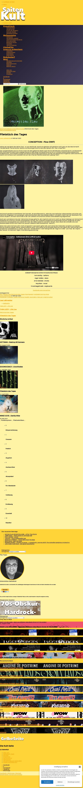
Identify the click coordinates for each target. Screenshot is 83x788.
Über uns (9, 70)
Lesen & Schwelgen (13, 49)
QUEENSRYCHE (38, 294)
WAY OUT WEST (6, 717)
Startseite (3, 129)
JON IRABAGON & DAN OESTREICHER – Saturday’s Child (22, 657)
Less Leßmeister (5, 138)
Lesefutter (9, 51)
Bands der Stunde (11, 42)
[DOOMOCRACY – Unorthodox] (9, 363)
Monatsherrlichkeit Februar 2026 (13, 699)
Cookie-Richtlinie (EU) (10, 762)
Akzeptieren (47, 782)
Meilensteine (9, 35)
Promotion (9, 74)
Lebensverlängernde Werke (14, 39)
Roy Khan (46, 294)
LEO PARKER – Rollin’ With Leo (12, 634)
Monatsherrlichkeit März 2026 (12, 691)
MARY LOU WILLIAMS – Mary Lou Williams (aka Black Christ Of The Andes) (28, 627)
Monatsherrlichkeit (12, 33)
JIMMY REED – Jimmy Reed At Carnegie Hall (18, 535)
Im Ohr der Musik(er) (12, 30)
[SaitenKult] (13, 20)
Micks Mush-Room (11, 63)
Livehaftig (8, 47)
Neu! (5, 59)
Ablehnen (60, 782)
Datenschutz (7, 758)
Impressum (7, 759)
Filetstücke (9, 37)
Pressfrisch (9, 26)
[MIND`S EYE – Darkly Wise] (9, 412)
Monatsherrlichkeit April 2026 (12, 683)
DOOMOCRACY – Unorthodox (11, 367)
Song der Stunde (11, 32)
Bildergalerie (10, 55)
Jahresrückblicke (11, 45)
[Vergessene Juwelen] (20, 614)
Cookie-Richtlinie (60, 785)
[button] (80, 767)
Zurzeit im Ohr (10, 29)
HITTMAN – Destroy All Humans (12, 342)
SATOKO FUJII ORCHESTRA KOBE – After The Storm (21, 534)
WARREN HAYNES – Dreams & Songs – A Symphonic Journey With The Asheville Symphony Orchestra (37, 542)
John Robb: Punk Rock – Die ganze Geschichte (19, 544)
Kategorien (5, 551)
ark (1, 294)
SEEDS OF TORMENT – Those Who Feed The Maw (20, 540)
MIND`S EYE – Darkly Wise (10, 416)
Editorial (8, 65)
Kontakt (8, 72)
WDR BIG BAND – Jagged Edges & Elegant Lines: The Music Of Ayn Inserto (28, 642)
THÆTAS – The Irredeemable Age (15, 538)
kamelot (31, 294)
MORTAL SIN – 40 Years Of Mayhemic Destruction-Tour (21, 725)
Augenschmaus (10, 52)
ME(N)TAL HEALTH (10, 66)
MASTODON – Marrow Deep (13, 541)
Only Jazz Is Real (11, 41)
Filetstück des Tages (18, 294)
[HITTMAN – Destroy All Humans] (9, 339)
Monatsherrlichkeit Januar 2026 (12, 706)
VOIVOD (3, 732)
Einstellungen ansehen (74, 782)
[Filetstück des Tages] (9, 388)
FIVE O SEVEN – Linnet (11, 537)
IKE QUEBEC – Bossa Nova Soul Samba (15, 650)
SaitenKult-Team (11, 71)
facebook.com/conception (41, 290)
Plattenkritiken (10, 27)
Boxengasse (9, 53)
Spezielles (9, 43)
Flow (26, 294)
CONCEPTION (7, 294)
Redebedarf (9, 57)
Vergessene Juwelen (12, 38)
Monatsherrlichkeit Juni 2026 (11, 668)
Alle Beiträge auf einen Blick (14, 61)
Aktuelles (9, 62)
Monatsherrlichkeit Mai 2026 (11, 676)
